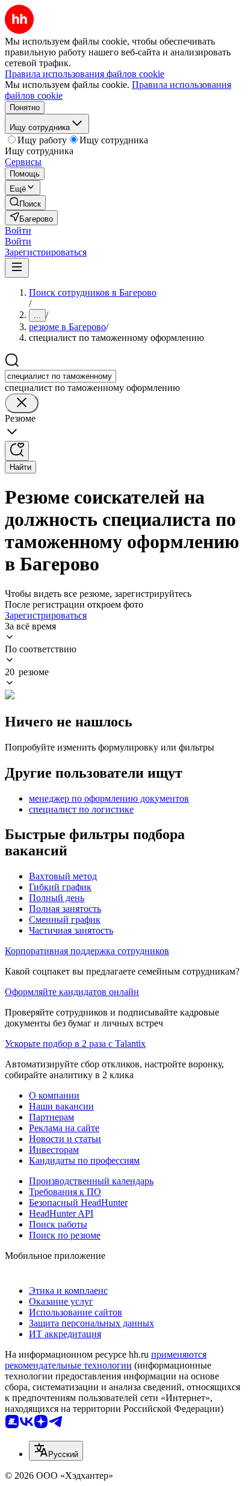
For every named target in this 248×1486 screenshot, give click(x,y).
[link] (25, 202)
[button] (18, 230)
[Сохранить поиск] (17, 451)
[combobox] (60, 376)
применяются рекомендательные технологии (105, 1359)
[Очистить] (22, 403)
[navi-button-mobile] (17, 268)
